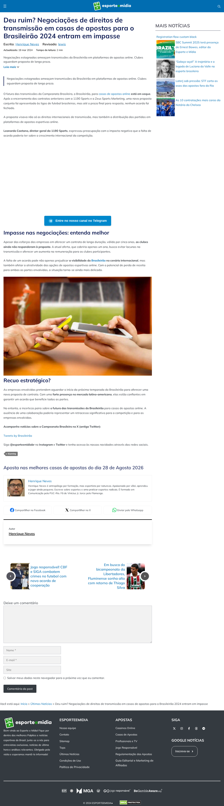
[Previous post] (10, 576)
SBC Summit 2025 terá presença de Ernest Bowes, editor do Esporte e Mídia (197, 47)
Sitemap (64, 741)
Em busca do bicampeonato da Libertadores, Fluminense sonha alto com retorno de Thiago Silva (106, 576)
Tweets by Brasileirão (18, 435)
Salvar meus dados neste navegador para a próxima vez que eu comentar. (56, 678)
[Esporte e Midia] (112, 6)
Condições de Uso (70, 760)
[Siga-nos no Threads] (196, 728)
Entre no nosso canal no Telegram (81, 220)
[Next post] (145, 576)
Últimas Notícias (41, 704)
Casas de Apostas (126, 734)
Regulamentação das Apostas (133, 754)
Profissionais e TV (126, 741)
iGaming (12, 454)
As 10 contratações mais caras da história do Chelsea (198, 102)
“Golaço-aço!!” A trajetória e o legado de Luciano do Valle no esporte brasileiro (195, 66)
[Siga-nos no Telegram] (203, 728)
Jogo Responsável (126, 747)
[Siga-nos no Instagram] (181, 728)
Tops (62, 747)
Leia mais (10, 67)
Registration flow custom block (176, 37)
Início (24, 704)
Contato (64, 734)
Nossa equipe (67, 728)
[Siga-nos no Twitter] (174, 728)
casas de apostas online (114, 94)
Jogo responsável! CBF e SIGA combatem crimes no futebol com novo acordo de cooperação (48, 576)
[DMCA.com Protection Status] (130, 803)
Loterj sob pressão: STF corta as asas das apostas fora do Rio (197, 83)
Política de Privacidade (74, 767)
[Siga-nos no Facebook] (189, 728)
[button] (219, 6)
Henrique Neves (22, 533)
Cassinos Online (125, 728)
